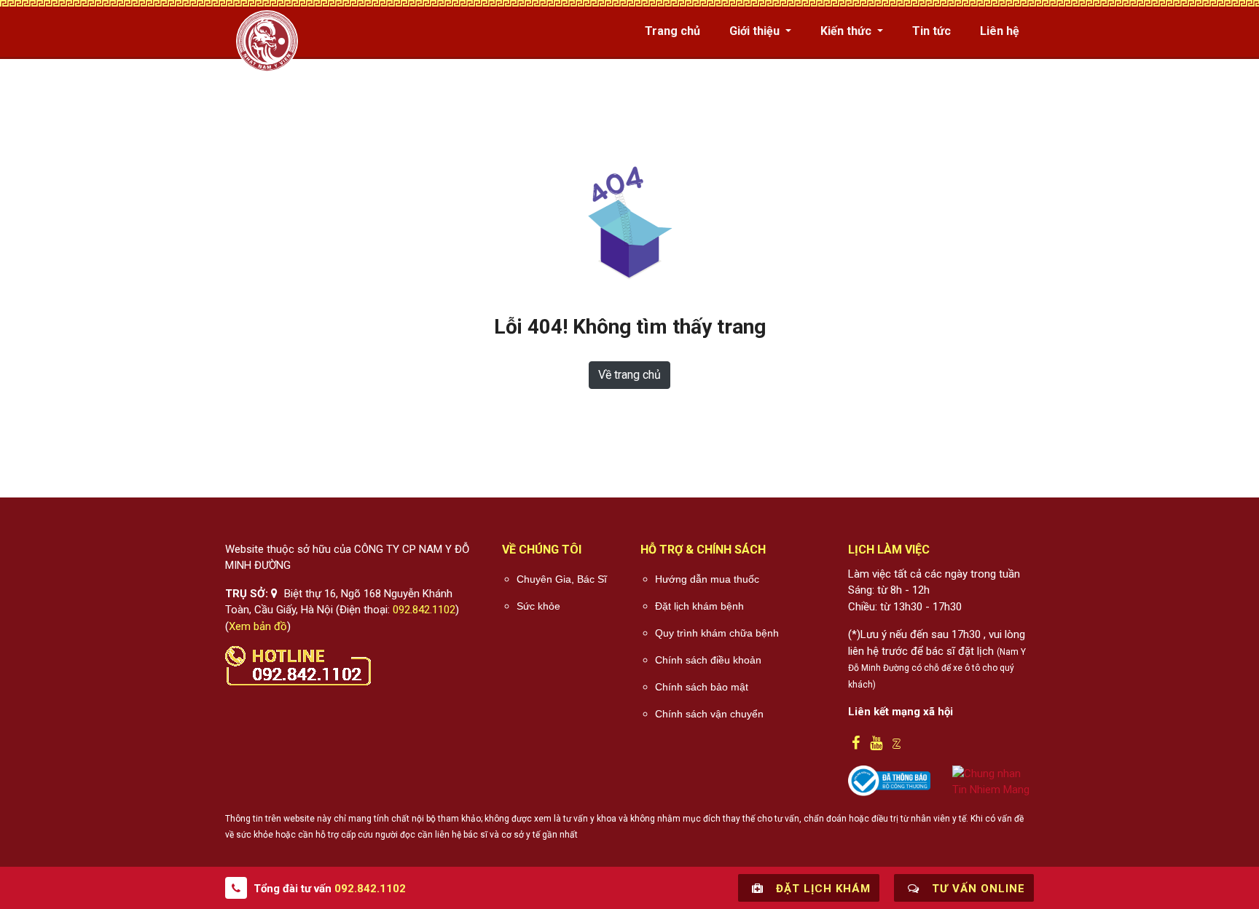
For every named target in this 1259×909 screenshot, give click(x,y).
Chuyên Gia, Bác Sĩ (562, 579)
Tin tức (931, 31)
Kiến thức (847, 31)
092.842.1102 (424, 609)
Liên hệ (999, 31)
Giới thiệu (756, 31)
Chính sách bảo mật (701, 687)
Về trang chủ (629, 375)
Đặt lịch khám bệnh (699, 606)
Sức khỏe (538, 606)
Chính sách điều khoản (708, 660)
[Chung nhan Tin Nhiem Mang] (993, 780)
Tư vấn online (976, 888)
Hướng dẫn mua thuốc (707, 579)
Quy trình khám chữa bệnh (717, 633)
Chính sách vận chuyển (709, 714)
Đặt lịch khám (821, 888)
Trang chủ (672, 31)
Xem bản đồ (258, 626)
